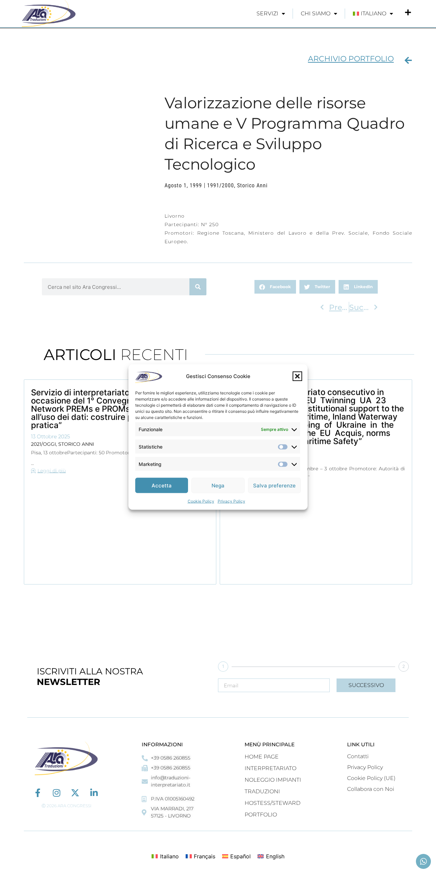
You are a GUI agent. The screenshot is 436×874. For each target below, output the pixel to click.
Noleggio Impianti (273, 780)
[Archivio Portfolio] (408, 60)
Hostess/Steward (272, 803)
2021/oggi (43, 444)
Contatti (358, 756)
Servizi (267, 13)
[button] (297, 376)
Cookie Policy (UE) (371, 778)
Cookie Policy (201, 501)
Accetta (162, 485)
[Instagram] (56, 793)
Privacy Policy (231, 501)
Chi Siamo (315, 13)
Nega (218, 485)
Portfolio (261, 814)
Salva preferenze (274, 485)
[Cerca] (197, 286)
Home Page (262, 756)
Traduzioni (262, 791)
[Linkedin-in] (94, 793)
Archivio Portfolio (351, 58)
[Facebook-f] (37, 793)
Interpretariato (270, 768)
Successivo (366, 685)
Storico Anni (252, 185)
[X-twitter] (75, 793)
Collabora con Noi (370, 789)
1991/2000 (220, 185)
